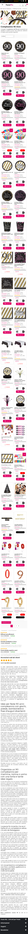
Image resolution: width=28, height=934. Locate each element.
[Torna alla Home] (1, 9)
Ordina (3, 36)
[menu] (23, 5)
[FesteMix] (9, 4)
